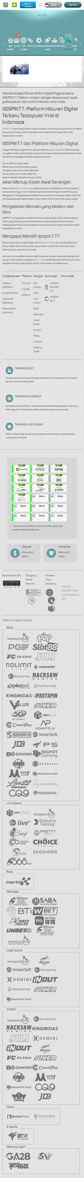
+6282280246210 (54, 287)
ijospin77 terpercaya (23, 188)
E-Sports (68, 48)
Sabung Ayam (76, 48)
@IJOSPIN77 (54, 298)
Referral (26, 295)
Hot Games (10, 48)
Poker (61, 46)
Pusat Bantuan (10, 293)
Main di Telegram (28, 4)
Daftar (73, 5)
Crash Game (47, 48)
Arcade (54, 46)
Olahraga (38, 46)
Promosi (26, 283)
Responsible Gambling (9, 310)
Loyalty (26, 289)
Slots (17, 46)
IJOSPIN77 (7, 128)
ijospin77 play (38, 259)
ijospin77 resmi (48, 242)
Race (30, 46)
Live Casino (23, 48)
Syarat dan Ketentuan (8, 300)
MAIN (19, 69)
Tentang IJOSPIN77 (7, 285)
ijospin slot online (56, 149)
